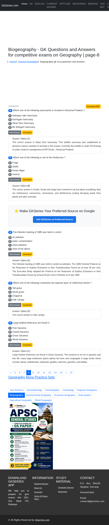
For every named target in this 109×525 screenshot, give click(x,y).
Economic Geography (64, 395)
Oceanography (52, 390)
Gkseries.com (42, 520)
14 (61, 372)
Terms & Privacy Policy (41, 497)
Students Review (41, 484)
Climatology (68, 390)
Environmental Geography (38, 395)
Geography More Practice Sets (31, 377)
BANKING (93, 4)
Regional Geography (87, 390)
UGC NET (102, 5)
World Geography (43, 400)
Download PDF (93, 106)
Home (24, 4)
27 (71, 372)
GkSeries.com (10, 5)
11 (44, 372)
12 (49, 372)
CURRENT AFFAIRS (52, 5)
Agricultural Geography (21, 400)
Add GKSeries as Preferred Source (54, 219)
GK (31, 4)
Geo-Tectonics (17, 390)
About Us (38, 488)
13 (55, 372)
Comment (27, 132)
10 (38, 372)
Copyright (38, 492)
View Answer (14, 132)
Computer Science (66, 487)
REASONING (79, 4)
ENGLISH (40, 4)
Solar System (84, 395)
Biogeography (16, 395)
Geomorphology (34, 390)
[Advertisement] (54, 28)
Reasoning (62, 492)
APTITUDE (65, 4)
